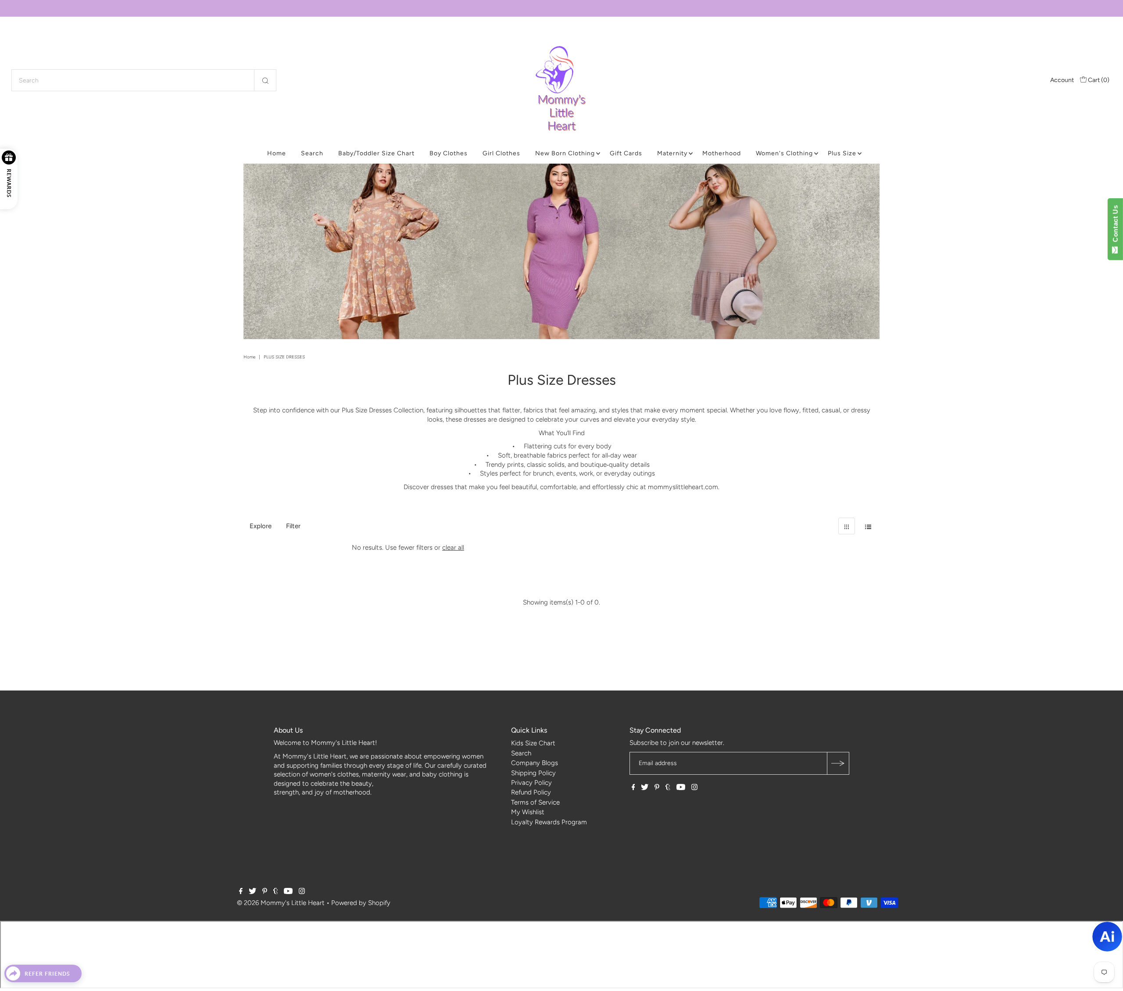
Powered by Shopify (360, 903)
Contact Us (1115, 225)
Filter (293, 526)
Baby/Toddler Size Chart (376, 153)
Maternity (672, 153)
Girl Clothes (501, 153)
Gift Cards (626, 153)
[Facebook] (633, 787)
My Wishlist (527, 812)
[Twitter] (644, 787)
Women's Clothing (784, 153)
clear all (453, 547)
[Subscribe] (838, 763)
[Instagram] (694, 787)
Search (312, 153)
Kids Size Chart (533, 743)
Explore (261, 526)
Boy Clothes (448, 153)
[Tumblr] (667, 787)
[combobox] (144, 80)
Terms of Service (535, 802)
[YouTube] (680, 787)
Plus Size (842, 153)
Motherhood (721, 153)
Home (276, 153)
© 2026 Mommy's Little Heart (281, 903)
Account (1062, 80)
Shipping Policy (533, 773)
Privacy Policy (531, 783)
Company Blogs (534, 763)
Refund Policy (531, 792)
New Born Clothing (565, 153)
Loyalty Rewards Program (549, 822)
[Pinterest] (656, 787)
